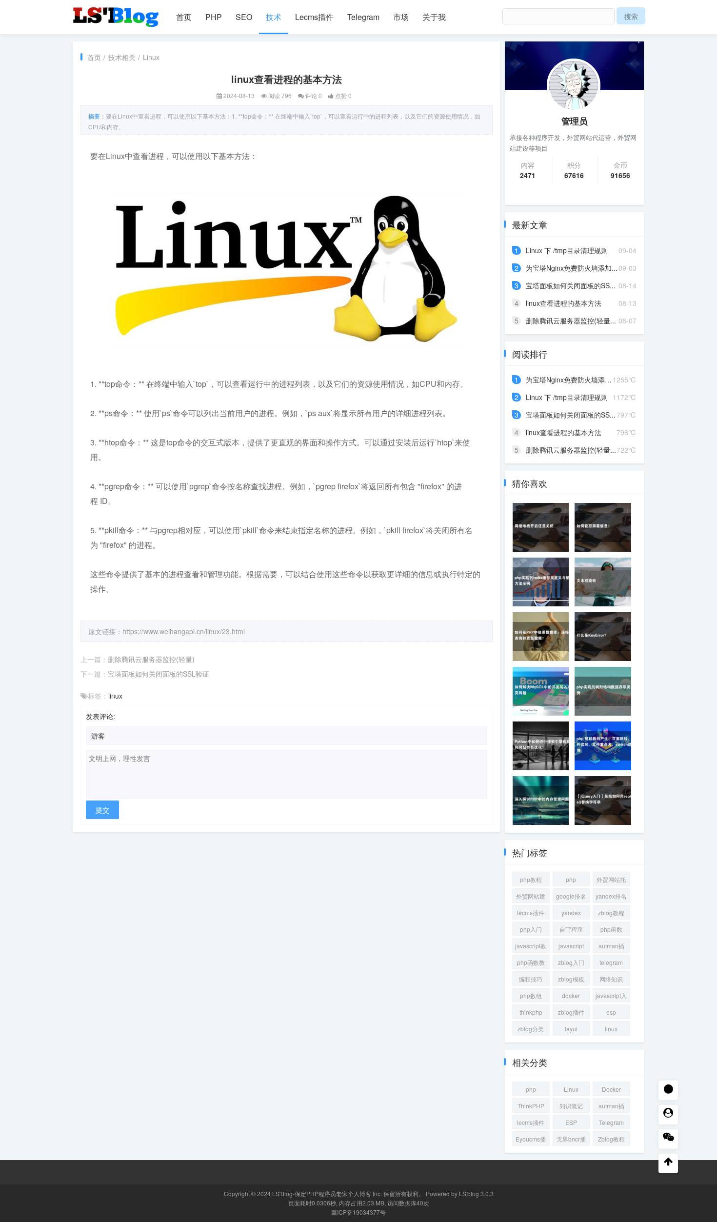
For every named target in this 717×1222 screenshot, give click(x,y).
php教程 (531, 879)
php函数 (611, 929)
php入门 (531, 929)
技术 (273, 16)
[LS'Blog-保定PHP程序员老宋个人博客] (117, 13)
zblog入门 (571, 962)
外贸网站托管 (611, 880)
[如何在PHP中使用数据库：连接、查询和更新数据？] (544, 636)
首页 (184, 16)
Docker (611, 1089)
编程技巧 (530, 979)
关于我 (434, 16)
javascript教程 (530, 947)
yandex (571, 912)
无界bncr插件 (571, 1140)
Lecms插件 (314, 16)
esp (611, 1012)
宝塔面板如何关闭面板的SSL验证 (158, 674)
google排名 (571, 896)
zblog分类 (531, 1028)
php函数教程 (531, 963)
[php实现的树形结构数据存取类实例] (606, 691)
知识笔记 (571, 1106)
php (571, 879)
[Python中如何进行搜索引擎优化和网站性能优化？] (544, 745)
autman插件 (611, 947)
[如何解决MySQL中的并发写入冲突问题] (544, 691)
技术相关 (122, 57)
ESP (571, 1122)
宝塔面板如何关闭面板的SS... (571, 285)
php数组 (531, 995)
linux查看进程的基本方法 (563, 303)
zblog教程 (611, 912)
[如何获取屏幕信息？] (606, 527)
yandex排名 (611, 896)
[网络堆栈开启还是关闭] (544, 527)
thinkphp (530, 1012)
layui (571, 1028)
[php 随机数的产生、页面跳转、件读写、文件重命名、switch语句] (606, 745)
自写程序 (571, 929)
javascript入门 (611, 996)
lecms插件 (530, 912)
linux (115, 696)
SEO (244, 16)
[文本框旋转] (606, 582)
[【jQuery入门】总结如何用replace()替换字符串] (606, 800)
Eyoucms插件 (531, 1140)
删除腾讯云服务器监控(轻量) (151, 659)
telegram (611, 962)
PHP (213, 16)
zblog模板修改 (571, 980)
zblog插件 (571, 1012)
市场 (401, 16)
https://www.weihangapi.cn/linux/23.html (183, 631)
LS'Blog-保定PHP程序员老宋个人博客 (321, 1193)
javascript (571, 946)
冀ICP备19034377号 (358, 1212)
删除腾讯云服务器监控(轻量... (571, 320)
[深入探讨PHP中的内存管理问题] (544, 800)
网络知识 (611, 979)
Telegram (363, 16)
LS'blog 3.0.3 (476, 1193)
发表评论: (100, 716)
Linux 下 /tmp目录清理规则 (567, 250)
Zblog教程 (611, 1139)
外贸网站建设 (530, 897)
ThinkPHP (531, 1106)
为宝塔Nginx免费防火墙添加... (571, 268)
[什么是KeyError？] (606, 636)
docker (571, 995)
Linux (151, 57)
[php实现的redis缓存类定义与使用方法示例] (544, 582)
